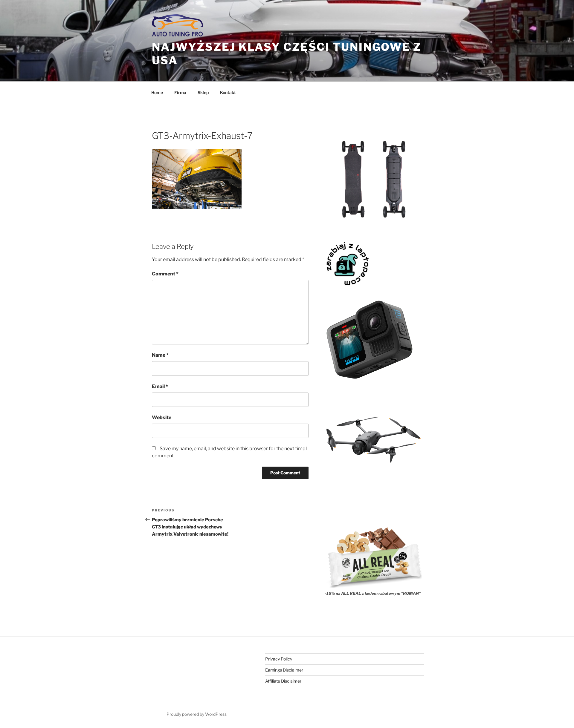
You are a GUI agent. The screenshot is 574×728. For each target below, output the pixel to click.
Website (161, 417)
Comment (165, 274)
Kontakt (228, 92)
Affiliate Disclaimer (283, 680)
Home (157, 92)
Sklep (203, 92)
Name (160, 355)
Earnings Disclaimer (284, 669)
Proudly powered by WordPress (197, 714)
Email (160, 386)
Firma (180, 92)
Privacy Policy (278, 658)
